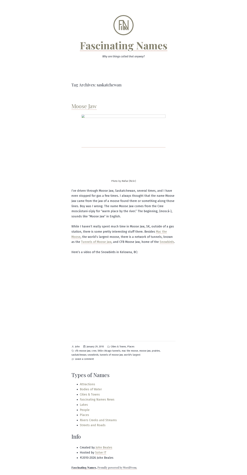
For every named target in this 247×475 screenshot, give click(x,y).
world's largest (132, 354)
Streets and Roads (93, 425)
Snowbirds (167, 242)
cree (94, 350)
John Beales (104, 447)
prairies (156, 350)
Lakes (84, 405)
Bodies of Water (91, 389)
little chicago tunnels (109, 350)
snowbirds (93, 354)
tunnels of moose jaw (111, 354)
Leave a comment (84, 359)
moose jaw (145, 350)
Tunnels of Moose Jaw (96, 242)
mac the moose (130, 350)
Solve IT (100, 452)
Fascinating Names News (97, 399)
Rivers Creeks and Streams (98, 420)
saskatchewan (78, 354)
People (85, 410)
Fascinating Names (123, 45)
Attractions (87, 384)
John (77, 346)
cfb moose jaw (82, 350)
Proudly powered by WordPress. (117, 467)
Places (130, 346)
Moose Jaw (84, 106)
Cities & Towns (118, 346)
